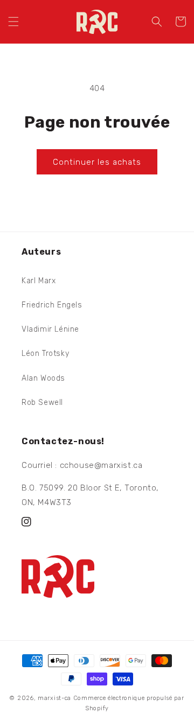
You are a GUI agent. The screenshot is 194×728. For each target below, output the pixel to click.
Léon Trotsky (45, 353)
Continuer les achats (97, 162)
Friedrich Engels (52, 305)
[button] (13, 21)
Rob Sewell (42, 402)
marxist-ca (54, 698)
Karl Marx (39, 280)
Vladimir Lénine (50, 329)
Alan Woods (43, 378)
